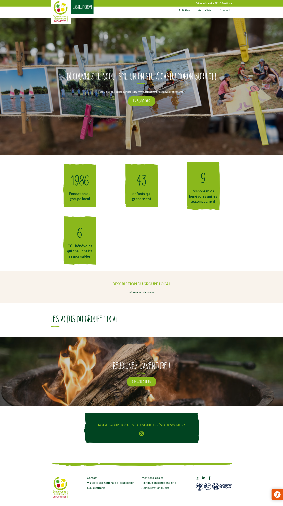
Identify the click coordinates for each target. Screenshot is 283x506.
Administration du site (156, 487)
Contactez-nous (141, 381)
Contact (224, 10)
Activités (184, 10)
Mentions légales (152, 477)
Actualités (204, 10)
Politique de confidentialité (159, 482)
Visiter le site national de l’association (110, 482)
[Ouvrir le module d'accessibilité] (277, 494)
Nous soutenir (96, 487)
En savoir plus (141, 101)
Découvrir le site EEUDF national (214, 3)
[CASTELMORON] (61, 12)
